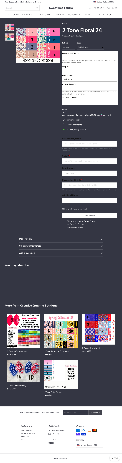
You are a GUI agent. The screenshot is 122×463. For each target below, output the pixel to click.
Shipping (65, 209)
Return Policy (26, 430)
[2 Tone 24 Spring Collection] (61, 335)
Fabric (65, 43)
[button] (89, 115)
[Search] (37, 8)
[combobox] (22, 8)
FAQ (22, 439)
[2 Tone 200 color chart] (23, 335)
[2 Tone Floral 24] (14, 284)
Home (64, 24)
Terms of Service (28, 433)
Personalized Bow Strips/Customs (60, 15)
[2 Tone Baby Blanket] (61, 378)
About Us (25, 436)
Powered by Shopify (60, 458)
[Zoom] (38, 45)
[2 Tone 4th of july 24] (98, 333)
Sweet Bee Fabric (61, 8)
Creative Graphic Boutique (39, 305)
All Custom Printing (20, 15)
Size (79, 43)
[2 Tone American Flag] (23, 375)
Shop (88, 15)
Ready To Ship (106, 15)
